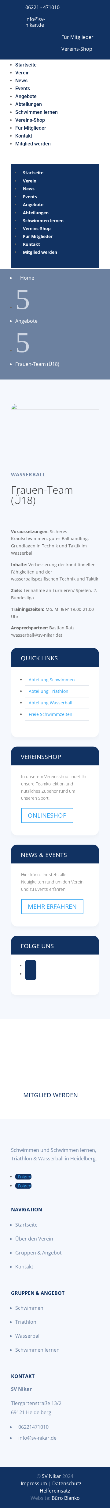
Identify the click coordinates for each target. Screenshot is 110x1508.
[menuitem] (26, 63)
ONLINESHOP (47, 815)
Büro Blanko (66, 1498)
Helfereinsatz (55, 1490)
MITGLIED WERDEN (50, 1095)
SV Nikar (51, 1476)
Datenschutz (67, 1483)
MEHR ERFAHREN (52, 906)
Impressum (34, 1483)
